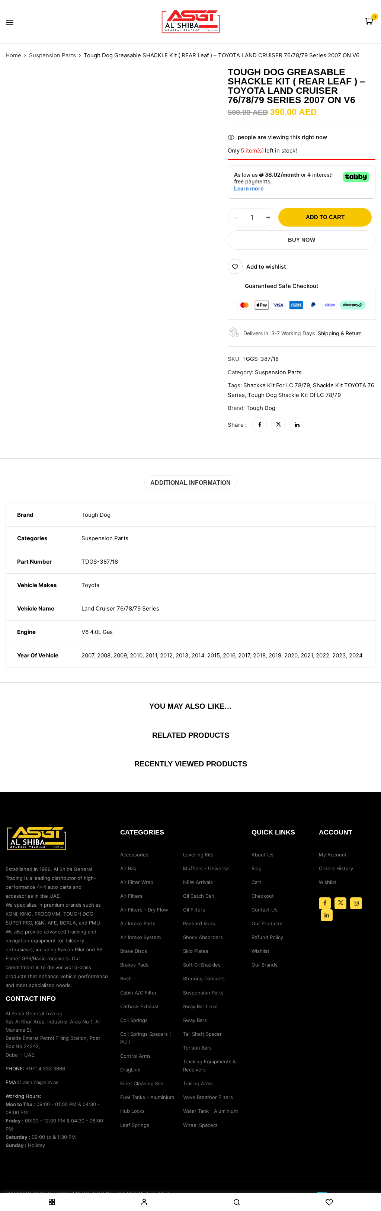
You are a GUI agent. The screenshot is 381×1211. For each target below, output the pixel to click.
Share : (237, 424)
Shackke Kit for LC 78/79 (276, 385)
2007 (87, 655)
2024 (356, 655)
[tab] (190, 482)
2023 (339, 655)
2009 (120, 655)
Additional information (190, 483)
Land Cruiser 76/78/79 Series (120, 608)
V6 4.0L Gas (97, 631)
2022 (322, 655)
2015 (213, 655)
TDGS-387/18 (99, 561)
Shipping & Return (340, 333)
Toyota (90, 585)
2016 (229, 655)
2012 (166, 655)
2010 (136, 655)
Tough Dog (260, 407)
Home (13, 55)
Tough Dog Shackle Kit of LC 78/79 (294, 394)
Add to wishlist (266, 266)
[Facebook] (259, 424)
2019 (275, 655)
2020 (291, 655)
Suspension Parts (52, 55)
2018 (259, 655)
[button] (370, 21)
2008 (104, 655)
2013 (182, 655)
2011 (151, 655)
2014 (198, 655)
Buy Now (301, 240)
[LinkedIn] (296, 424)
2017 (244, 655)
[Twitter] (278, 424)
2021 (307, 655)
